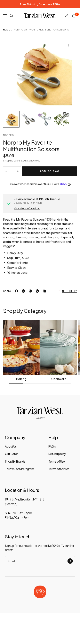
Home (6, 30)
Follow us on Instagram (19, 469)
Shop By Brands (15, 461)
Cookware (58, 379)
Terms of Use (56, 461)
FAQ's (52, 446)
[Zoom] (68, 45)
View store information (27, 208)
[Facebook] (17, 291)
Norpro (8, 135)
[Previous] (12, 73)
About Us (11, 446)
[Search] (11, 15)
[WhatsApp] (38, 291)
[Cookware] (58, 347)
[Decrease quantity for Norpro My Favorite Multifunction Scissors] (6, 171)
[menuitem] (40, 4)
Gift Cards (11, 454)
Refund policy (57, 454)
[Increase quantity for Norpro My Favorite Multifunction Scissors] (18, 171)
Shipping (8, 160)
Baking (21, 379)
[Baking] (21, 347)
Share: (7, 291)
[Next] (67, 73)
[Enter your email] (70, 561)
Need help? (69, 291)
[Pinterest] (31, 291)
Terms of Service (58, 469)
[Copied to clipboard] (45, 291)
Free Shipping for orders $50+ (40, 4)
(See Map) (11, 504)
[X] (24, 291)
